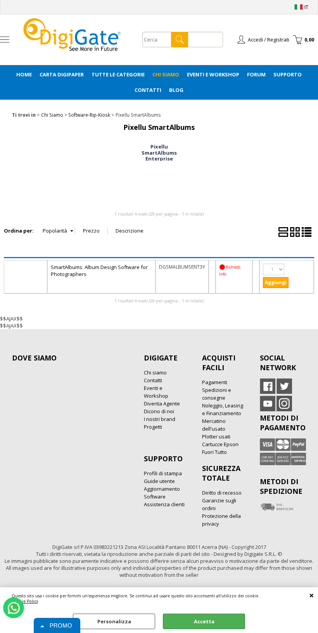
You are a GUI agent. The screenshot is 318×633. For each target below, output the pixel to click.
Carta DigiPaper (62, 74)
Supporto (287, 74)
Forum (256, 74)
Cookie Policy (25, 601)
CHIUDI (311, 595)
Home (24, 74)
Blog (176, 89)
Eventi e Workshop (213, 74)
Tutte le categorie (118, 74)
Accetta (204, 621)
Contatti (148, 89)
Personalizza (114, 621)
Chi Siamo (165, 74)
